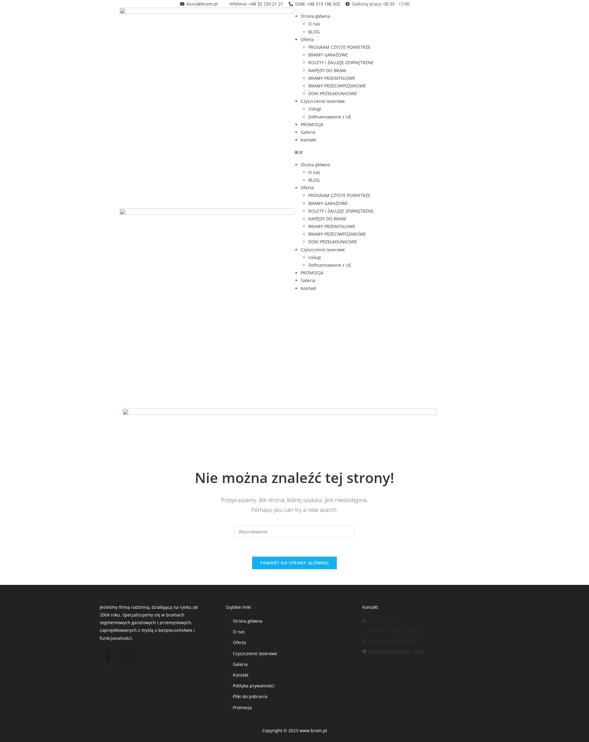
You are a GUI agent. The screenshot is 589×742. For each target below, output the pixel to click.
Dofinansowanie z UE (329, 117)
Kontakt (308, 140)
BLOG (314, 32)
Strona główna (315, 16)
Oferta (307, 39)
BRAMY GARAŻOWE (328, 55)
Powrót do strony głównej (294, 563)
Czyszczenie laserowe (323, 101)
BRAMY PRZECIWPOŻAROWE (337, 86)
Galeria (308, 132)
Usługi (314, 109)
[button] (381, 152)
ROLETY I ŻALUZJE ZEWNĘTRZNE (341, 62)
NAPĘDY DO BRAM (327, 70)
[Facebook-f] (107, 657)
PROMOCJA (312, 124)
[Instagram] (127, 657)
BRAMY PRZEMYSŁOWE (331, 78)
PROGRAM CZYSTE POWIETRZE (339, 47)
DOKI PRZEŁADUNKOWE (332, 93)
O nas (314, 24)
